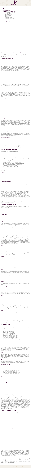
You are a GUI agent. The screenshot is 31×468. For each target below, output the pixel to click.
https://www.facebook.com (14, 146)
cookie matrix (8, 329)
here (15, 89)
